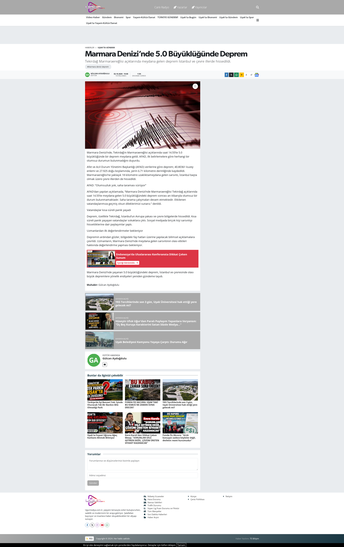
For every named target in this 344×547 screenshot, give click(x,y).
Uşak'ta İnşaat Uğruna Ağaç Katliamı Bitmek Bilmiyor (102, 436)
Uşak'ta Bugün (188, 17)
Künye (193, 496)
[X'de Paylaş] (231, 75)
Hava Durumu (154, 499)
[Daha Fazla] (241, 75)
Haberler (89, 47)
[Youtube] (102, 525)
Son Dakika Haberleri (157, 514)
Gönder (93, 483)
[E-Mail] (105, 364)
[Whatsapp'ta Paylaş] (236, 75)
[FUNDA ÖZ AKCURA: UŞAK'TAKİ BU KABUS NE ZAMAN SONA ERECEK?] (142, 389)
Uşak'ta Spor (247, 17)
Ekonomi (118, 17)
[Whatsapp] (107, 525)
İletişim (229, 496)
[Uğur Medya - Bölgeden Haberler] (95, 7)
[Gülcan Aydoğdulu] (93, 360)
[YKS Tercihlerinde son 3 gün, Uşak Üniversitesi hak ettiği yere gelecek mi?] (180, 389)
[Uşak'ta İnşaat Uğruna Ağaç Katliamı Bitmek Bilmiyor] (105, 422)
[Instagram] (97, 525)
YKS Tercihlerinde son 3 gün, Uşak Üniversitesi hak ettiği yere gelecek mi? (180, 405)
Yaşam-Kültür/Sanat (144, 17)
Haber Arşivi (153, 517)
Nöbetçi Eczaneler (156, 496)
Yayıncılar (201, 7)
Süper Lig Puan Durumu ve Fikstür (163, 508)
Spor (128, 17)
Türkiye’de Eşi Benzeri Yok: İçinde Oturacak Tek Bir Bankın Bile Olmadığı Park (105, 405)
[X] (92, 525)
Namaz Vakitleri (155, 502)
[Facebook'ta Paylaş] (226, 75)
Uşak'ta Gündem (228, 17)
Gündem (107, 17)
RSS (91, 538)
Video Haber (93, 17)
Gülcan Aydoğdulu (115, 358)
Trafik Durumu (154, 505)
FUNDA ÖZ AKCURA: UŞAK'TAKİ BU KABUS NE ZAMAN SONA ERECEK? (141, 405)
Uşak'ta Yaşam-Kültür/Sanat (101, 23)
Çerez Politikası (198, 499)
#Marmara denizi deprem (98, 66)
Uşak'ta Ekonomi (208, 17)
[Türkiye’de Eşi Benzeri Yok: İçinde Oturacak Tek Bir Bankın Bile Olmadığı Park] (105, 389)
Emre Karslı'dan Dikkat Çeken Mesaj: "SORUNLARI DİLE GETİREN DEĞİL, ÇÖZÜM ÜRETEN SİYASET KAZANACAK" (142, 439)
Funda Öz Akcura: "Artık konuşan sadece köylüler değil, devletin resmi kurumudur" (179, 438)
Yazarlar (182, 7)
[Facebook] (87, 525)
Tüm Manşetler (154, 511)
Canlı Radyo (161, 7)
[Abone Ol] (256, 75)
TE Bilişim (254, 538)
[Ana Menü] (257, 20)
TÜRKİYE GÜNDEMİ (167, 17)
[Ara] (257, 7)
